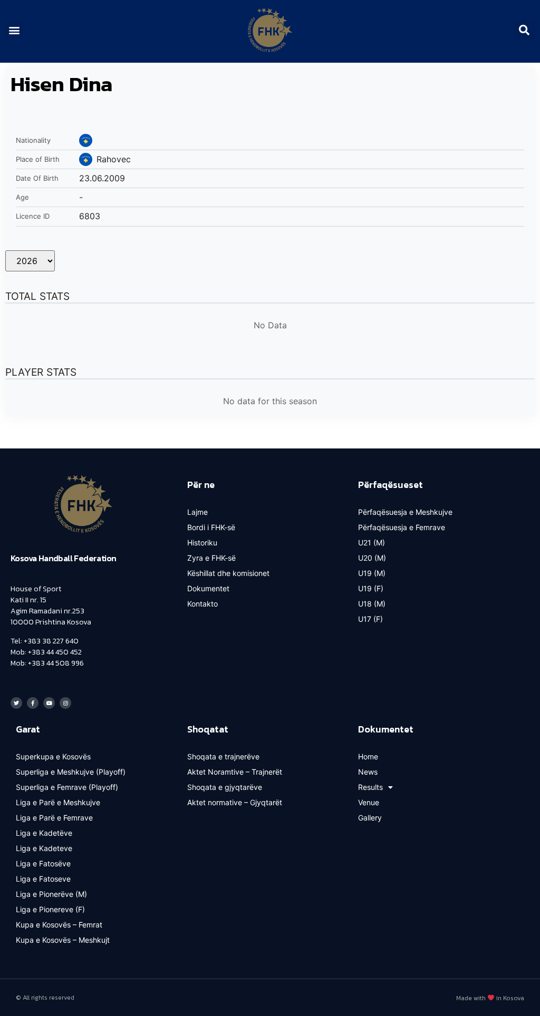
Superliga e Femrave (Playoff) (67, 787)
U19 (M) (371, 573)
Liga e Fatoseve (43, 878)
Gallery (370, 817)
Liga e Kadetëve (44, 832)
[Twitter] (16, 703)
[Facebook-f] (32, 703)
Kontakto (202, 603)
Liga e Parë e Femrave (54, 817)
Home (368, 756)
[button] (14, 29)
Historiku (202, 542)
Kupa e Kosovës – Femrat (59, 924)
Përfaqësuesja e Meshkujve (405, 511)
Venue (368, 802)
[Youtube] (49, 703)
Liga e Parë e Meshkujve (58, 802)
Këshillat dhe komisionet (228, 573)
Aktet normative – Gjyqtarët (234, 802)
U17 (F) (370, 618)
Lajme (197, 511)
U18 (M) (371, 603)
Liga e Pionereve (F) (50, 909)
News (368, 771)
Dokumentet (208, 588)
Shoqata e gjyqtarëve (224, 787)
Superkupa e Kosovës (53, 756)
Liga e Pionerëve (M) (51, 894)
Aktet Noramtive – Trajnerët (234, 771)
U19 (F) (370, 588)
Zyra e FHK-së (211, 557)
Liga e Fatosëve (43, 863)
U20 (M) (372, 557)
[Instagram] (65, 703)
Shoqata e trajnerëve (223, 756)
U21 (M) (371, 542)
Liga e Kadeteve (44, 848)
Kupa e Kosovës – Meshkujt (63, 939)
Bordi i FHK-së (211, 527)
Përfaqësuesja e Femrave (401, 527)
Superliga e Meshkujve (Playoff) (71, 771)
